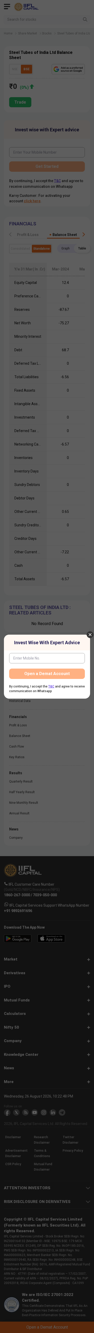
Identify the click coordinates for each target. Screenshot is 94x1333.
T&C (51, 686)
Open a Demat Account (47, 673)
